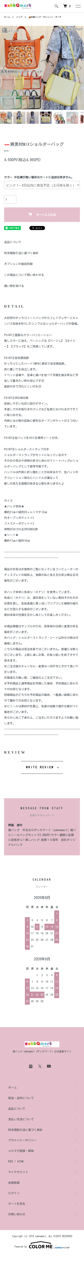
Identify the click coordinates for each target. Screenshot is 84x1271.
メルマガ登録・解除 (21, 1150)
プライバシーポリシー (22, 1140)
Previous (4, 68)
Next (79, 68)
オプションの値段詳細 (18, 263)
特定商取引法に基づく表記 (21, 253)
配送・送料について (21, 1098)
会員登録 (14, 1182)
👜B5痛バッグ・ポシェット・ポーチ (45, 17)
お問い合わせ (16, 1214)
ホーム (7, 17)
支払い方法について (21, 1119)
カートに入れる (46, 214)
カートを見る (16, 1203)
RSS (10, 1161)
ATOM (20, 1161)
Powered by (20, 1246)
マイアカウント (18, 1172)
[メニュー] (78, 6)
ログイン (14, 1193)
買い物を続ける (14, 286)
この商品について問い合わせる (24, 274)
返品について (12, 242)
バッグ (19, 17)
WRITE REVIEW (40, 767)
